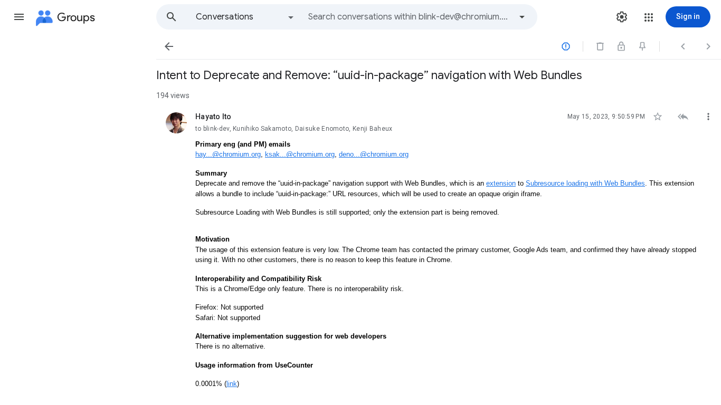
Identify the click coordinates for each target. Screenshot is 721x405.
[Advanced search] (522, 17)
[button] (19, 17)
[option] (245, 17)
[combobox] (409, 17)
